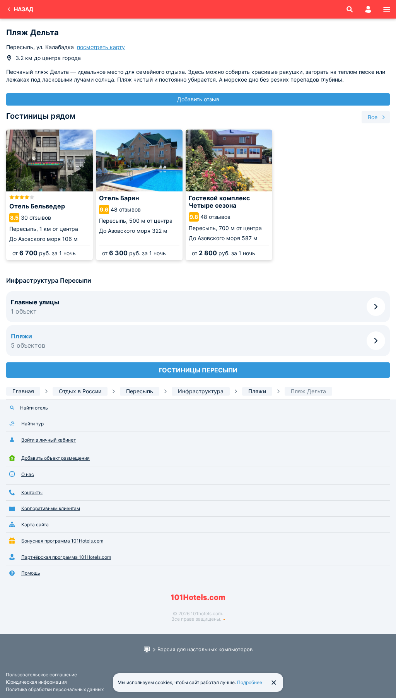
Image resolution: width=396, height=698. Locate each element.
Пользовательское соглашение (41, 675)
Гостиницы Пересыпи (198, 370)
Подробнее (249, 682)
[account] (368, 9)
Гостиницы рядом (40, 116)
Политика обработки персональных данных (55, 689)
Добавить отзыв (198, 99)
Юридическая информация (36, 682)
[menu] (386, 9)
